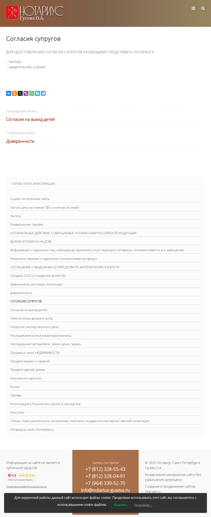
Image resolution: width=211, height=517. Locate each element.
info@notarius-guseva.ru (105, 490)
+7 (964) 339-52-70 (105, 483)
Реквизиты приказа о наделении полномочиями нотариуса (53, 259)
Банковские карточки (25, 378)
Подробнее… (143, 505)
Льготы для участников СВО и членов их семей (44, 207)
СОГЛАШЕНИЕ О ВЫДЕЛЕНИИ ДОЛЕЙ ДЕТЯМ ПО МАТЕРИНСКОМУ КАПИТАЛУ (65, 267)
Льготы (15, 216)
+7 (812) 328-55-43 (105, 469)
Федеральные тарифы (26, 224)
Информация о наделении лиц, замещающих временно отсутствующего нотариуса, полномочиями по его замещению (97, 250)
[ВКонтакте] (8, 93)
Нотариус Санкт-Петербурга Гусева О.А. (37, 13)
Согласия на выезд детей (30, 119)
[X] (20, 93)
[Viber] (25, 93)
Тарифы (15, 395)
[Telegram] (43, 93)
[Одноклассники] (14, 93)
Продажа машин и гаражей (30, 361)
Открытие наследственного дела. (34, 327)
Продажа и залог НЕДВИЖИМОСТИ (35, 353)
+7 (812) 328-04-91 (105, 476)
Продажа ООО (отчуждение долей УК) (38, 275)
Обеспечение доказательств (31, 318)
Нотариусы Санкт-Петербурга (31, 429)
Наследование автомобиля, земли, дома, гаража (45, 344)
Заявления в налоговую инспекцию (36, 284)
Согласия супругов (26, 301)
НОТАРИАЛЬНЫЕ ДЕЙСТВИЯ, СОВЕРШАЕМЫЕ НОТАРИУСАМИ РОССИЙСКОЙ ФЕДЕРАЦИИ (73, 233)
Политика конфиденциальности (26, 486)
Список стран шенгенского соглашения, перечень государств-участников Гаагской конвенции (79, 421)
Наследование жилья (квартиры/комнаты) (41, 335)
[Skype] (37, 93)
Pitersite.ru (153, 491)
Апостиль (17, 412)
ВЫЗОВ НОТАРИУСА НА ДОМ (30, 241)
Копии (14, 387)
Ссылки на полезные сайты (29, 199)
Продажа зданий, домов (27, 369)
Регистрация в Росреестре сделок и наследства (45, 404)
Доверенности (20, 141)
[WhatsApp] (31, 93)
